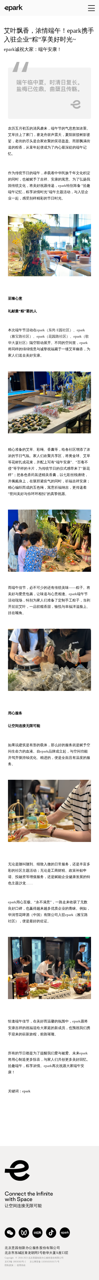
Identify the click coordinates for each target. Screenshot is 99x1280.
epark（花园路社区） (53, 336)
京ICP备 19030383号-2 (32, 1261)
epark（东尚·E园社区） (55, 330)
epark (62, 186)
